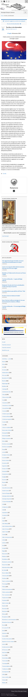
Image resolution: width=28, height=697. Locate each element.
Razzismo (4, 605)
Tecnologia (4, 663)
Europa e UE (14, 29)
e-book (3, 452)
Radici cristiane (5, 603)
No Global (4, 570)
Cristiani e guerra (6, 413)
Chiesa (3, 394)
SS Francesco (5, 649)
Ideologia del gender (6, 498)
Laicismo (4, 542)
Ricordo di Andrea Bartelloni (13, 23)
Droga (3, 449)
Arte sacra (4, 375)
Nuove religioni (5, 573)
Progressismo (5, 597)
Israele (3, 534)
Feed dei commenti (6, 347)
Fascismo (4, 479)
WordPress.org (5, 350)
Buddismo (4, 386)
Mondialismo (5, 559)
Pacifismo (4, 578)
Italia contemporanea (7, 537)
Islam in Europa (5, 529)
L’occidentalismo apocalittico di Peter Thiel (13, 291)
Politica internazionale (7, 589)
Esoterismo (4, 463)
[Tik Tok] (4, 1)
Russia (3, 625)
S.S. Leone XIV (5, 627)
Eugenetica (4, 465)
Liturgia (4, 548)
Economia (4, 457)
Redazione (9, 29)
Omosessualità (5, 575)
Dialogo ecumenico (6, 438)
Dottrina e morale (6, 444)
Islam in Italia (5, 531)
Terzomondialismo (6, 666)
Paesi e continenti (6, 581)
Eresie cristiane (5, 460)
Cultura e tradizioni (6, 427)
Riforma (4, 614)
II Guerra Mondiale (6, 501)
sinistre (4, 644)
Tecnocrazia (5, 660)
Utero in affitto (5, 677)
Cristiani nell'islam (6, 416)
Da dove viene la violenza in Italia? (11, 295)
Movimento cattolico (6, 562)
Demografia (4, 433)
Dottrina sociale (5, 446)
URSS (3, 674)
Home (2, 15)
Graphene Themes (13, 695)
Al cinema (4, 369)
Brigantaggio (5, 383)
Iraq (3, 518)
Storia (3, 655)
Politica (3, 586)
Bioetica (4, 380)
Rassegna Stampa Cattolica (8, 12)
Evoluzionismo (5, 474)
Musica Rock (5, 564)
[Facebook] (6, 1)
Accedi (3, 342)
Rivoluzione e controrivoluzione (9, 619)
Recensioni (4, 608)
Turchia (4, 173)
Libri (3, 545)
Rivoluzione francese (6, 622)
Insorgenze (4, 515)
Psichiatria (4, 600)
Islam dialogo (5, 523)
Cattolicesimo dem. (6, 391)
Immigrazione (5, 507)
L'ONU (3, 540)
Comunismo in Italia (6, 405)
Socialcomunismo (6, 647)
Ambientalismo (5, 372)
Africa (3, 364)
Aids (3, 367)
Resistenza (4, 611)
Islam (3, 520)
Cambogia (4, 389)
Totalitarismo (5, 669)
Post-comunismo (6, 594)
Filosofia (4, 482)
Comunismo (4, 402)
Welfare (4, 682)
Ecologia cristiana (6, 454)
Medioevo (4, 556)
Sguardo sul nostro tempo (8, 641)
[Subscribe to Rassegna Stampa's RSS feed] (1, 1)
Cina (3, 400)
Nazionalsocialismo (6, 567)
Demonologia (5, 435)
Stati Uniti (4, 652)
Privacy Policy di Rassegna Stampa (19, 691)
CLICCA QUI (5, 236)
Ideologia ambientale (6, 496)
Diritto (3, 441)
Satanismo (4, 633)
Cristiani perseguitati (7, 419)
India (3, 509)
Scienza (4, 636)
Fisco (3, 485)
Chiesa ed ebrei (5, 397)
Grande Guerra (5, 490)
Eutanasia (4, 471)
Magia (3, 551)
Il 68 (3, 504)
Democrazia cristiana (6, 430)
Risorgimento (5, 616)
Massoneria (4, 553)
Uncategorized (5, 671)
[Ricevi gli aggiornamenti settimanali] (8, 1)
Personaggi (4, 583)
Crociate (4, 422)
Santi (3, 630)
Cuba (3, 424)
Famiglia (4, 476)
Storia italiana (5, 658)
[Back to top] (25, 694)
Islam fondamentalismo (7, 526)
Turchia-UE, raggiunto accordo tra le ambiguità (14, 21)
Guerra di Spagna (6, 493)
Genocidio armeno (6, 487)
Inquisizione (5, 512)
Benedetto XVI (5, 378)
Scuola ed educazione (7, 638)
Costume (4, 411)
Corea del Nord (5, 408)
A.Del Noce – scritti (6, 358)
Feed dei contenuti (6, 344)
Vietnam (4, 680)
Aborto (3, 361)
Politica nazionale (6, 592)
